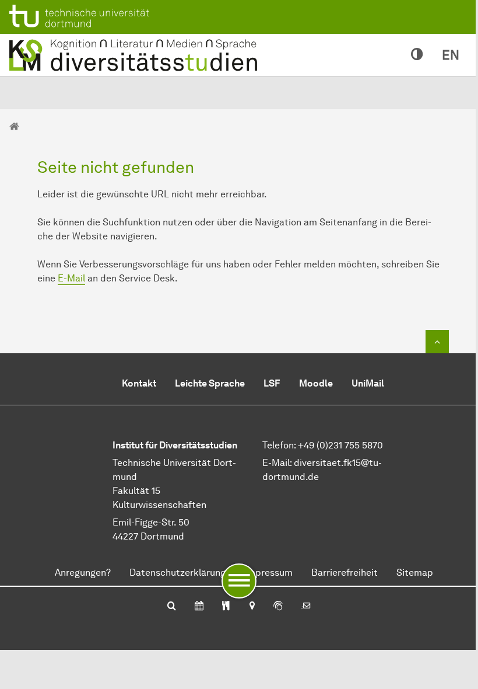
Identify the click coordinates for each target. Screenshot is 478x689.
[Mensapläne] (226, 607)
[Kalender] (199, 607)
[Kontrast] (417, 55)
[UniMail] (306, 607)
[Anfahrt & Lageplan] (251, 607)
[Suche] (171, 607)
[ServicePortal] (278, 607)
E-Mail (71, 278)
